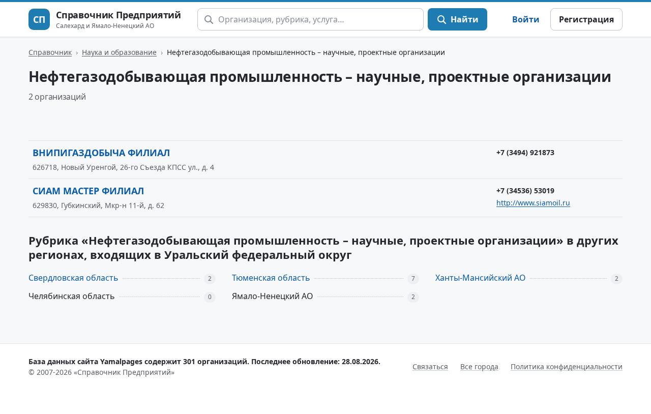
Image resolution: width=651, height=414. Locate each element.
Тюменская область (271, 277)
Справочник (50, 52)
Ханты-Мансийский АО (480, 277)
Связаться (430, 366)
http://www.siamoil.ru (533, 203)
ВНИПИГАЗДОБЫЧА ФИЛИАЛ (101, 152)
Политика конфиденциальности (567, 366)
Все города (479, 366)
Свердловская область (73, 277)
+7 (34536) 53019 (525, 190)
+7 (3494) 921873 (525, 152)
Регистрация (586, 19)
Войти (526, 19)
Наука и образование (119, 52)
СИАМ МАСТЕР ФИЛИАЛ (88, 191)
